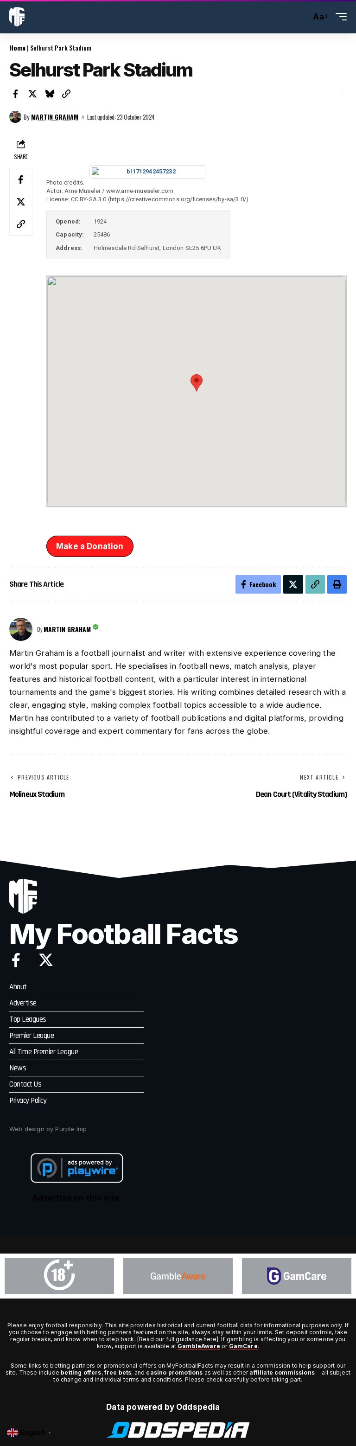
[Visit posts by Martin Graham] (15, 117)
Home (17, 47)
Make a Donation (90, 546)
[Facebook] (16, 959)
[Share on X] (32, 93)
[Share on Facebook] (15, 93)
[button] (301, 16)
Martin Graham (54, 117)
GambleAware (199, 1346)
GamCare (243, 1346)
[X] (46, 959)
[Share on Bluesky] (49, 93)
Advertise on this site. (77, 1198)
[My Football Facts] (17, 16)
